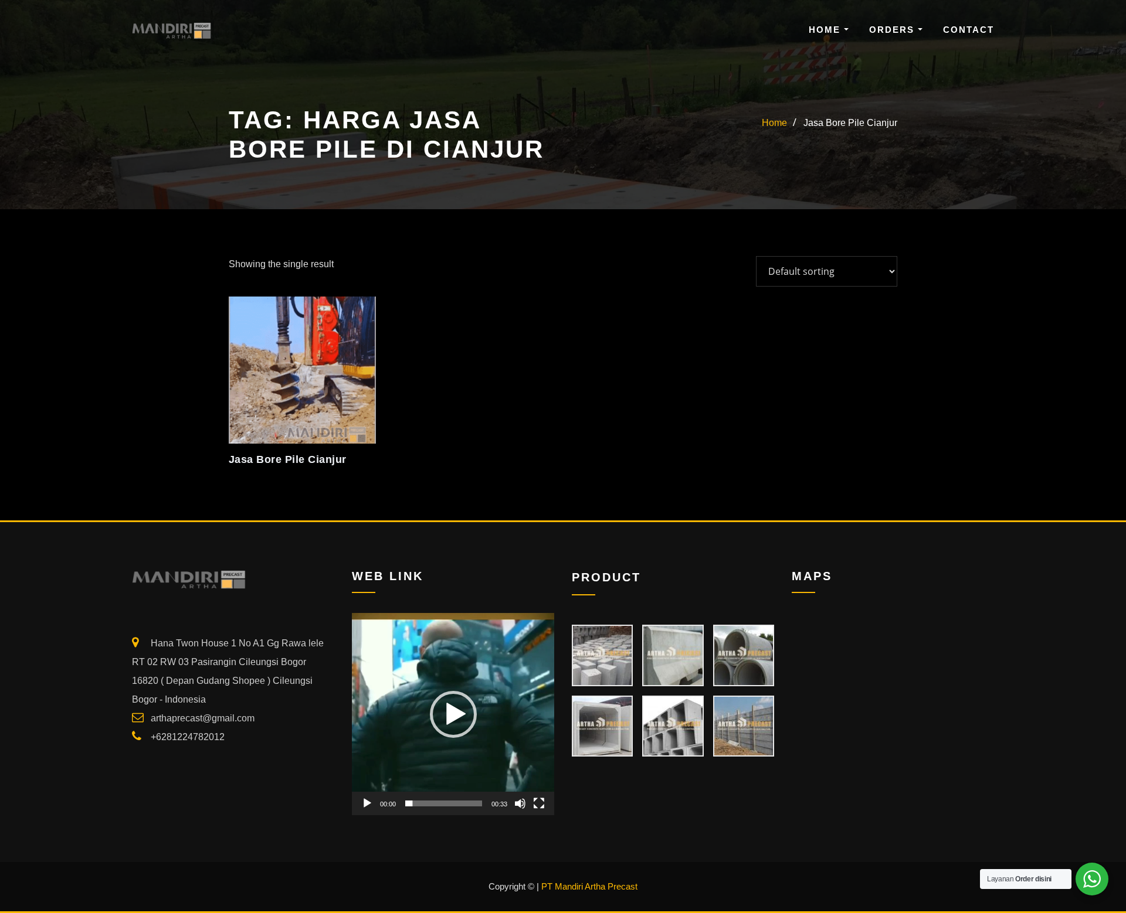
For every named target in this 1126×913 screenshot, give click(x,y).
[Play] (367, 803)
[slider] (443, 803)
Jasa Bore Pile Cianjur (850, 123)
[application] (453, 714)
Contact (968, 30)
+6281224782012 (188, 737)
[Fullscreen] (539, 803)
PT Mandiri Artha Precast (589, 886)
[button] (453, 714)
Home (826, 30)
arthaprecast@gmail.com (203, 718)
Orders (893, 30)
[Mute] (520, 803)
